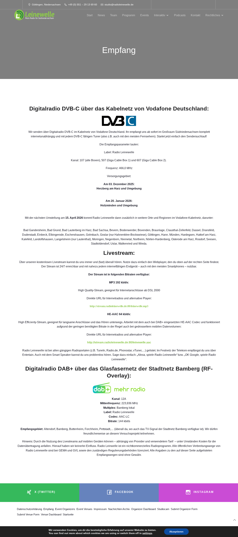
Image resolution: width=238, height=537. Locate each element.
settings (147, 533)
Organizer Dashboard (143, 509)
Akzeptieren (176, 531)
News (101, 15)
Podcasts (180, 15)
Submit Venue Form (28, 514)
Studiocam (163, 509)
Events (144, 15)
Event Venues (84, 509)
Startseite (68, 514)
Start (90, 15)
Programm (128, 15)
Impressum (100, 509)
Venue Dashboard (51, 514)
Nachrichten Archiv (119, 509)
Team (113, 15)
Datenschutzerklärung (29, 509)
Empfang (48, 509)
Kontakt (195, 15)
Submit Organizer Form (184, 509)
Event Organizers (65, 509)
